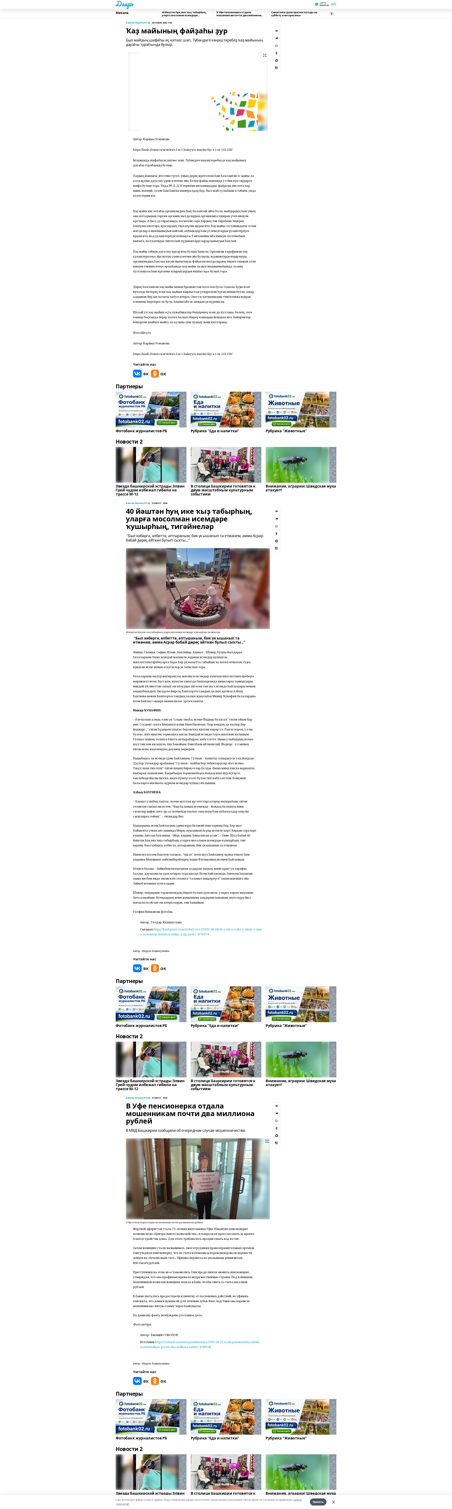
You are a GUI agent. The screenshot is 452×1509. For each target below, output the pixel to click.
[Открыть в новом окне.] (141, 374)
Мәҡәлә (122, 13)
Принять (318, 1502)
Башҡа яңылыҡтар (138, 22)
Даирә (124, 4)
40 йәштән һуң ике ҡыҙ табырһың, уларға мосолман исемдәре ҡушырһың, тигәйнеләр (184, 14)
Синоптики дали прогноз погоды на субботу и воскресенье (294, 14)
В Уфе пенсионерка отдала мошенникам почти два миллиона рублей (238, 14)
